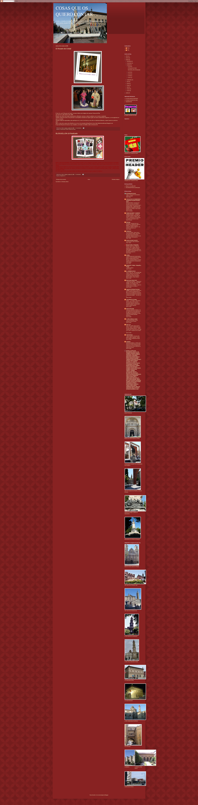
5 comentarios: (78, 174)
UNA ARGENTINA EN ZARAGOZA (133, 187)
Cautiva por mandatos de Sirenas (132, 309)
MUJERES (128, 223)
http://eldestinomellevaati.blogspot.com (104, 123)
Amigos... (128, 300)
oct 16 (129, 66)
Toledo (127, 194)
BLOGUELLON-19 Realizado (67, 133)
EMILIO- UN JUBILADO (131, 186)
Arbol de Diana (129, 334)
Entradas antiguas (115, 179)
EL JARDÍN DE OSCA (131, 271)
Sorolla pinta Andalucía (130, 342)
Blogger (106, 795)
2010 (127, 57)
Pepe (128, 48)
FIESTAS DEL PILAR (64, 129)
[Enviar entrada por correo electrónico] (83, 174)
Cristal (67, 124)
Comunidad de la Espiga (131, 299)
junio (128, 83)
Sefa (128, 50)
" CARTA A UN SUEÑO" (130, 281)
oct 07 (129, 77)
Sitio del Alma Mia (130, 308)
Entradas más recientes (61, 179)
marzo (128, 88)
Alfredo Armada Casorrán (132, 240)
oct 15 (129, 72)
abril (128, 87)
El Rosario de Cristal (63, 49)
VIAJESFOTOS (129, 101)
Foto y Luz (128, 324)
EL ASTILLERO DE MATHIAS (132, 98)
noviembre (129, 63)
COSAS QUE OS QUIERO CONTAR (74, 11)
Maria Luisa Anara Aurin (131, 280)
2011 (127, 56)
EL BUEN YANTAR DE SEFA (132, 100)
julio (128, 81)
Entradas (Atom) (65, 181)
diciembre (129, 61)
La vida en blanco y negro (131, 319)
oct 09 (129, 75)
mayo (128, 85)
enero (128, 90)
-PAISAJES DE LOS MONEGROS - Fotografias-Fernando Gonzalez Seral (133, 200)
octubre (128, 64)
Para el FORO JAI (129, 272)
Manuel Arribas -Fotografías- (132, 244)
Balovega (128, 222)
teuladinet (128, 341)
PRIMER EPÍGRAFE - (130, 214)
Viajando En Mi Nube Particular (133, 289)
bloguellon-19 (62, 175)
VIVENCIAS (128, 231)
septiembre (129, 79)
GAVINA (128, 255)
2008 (127, 93)
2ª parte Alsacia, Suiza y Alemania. (132, 241)
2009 (127, 59)
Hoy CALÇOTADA (129, 232)
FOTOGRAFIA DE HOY (131, 193)
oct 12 (129, 74)
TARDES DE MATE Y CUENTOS (133, 213)
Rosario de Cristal (72, 129)
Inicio (89, 179)
